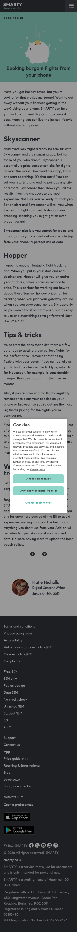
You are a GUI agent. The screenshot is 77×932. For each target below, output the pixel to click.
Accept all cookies (38, 478)
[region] (38, 466)
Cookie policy (37, 469)
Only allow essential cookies (39, 490)
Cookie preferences (38, 502)
